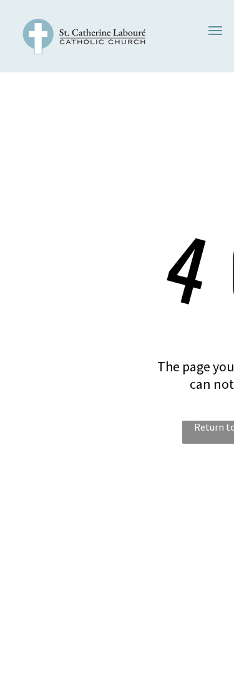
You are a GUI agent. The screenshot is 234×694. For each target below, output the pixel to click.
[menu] (215, 30)
